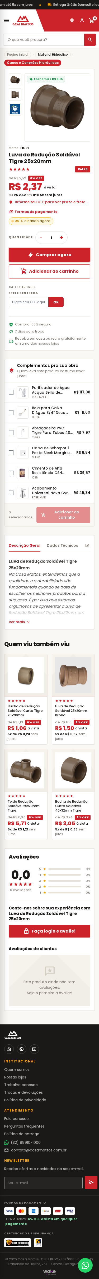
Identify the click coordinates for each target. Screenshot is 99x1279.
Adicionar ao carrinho (50, 271)
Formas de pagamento (33, 211)
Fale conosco (16, 1118)
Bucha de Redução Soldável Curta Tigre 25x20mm (25, 710)
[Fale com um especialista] (85, 1265)
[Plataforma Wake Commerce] (49, 1272)
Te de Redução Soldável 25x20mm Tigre (24, 806)
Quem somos (17, 1069)
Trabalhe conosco (21, 1084)
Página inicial (17, 54)
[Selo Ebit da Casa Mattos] (38, 1242)
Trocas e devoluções (23, 1092)
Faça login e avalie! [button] (49, 931)
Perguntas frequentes (24, 1126)
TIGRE (25, 148)
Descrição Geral (24, 545)
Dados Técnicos (62, 545)
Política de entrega (21, 1133)
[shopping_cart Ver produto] (25, 675)
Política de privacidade (25, 1100)
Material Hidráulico (53, 54)
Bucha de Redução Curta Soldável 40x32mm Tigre (71, 806)
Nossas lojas (15, 1077)
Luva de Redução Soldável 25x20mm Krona (71, 710)
